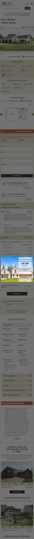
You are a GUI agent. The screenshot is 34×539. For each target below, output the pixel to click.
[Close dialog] (32, 257)
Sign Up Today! (25, 275)
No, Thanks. (25, 280)
